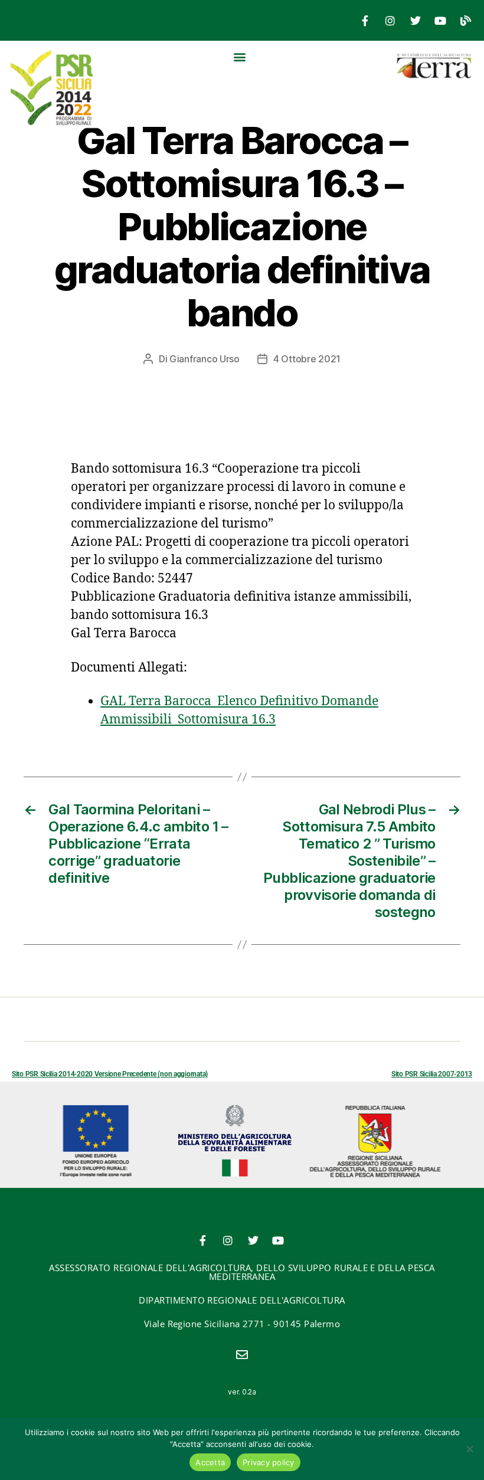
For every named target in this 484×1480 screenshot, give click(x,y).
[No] (469, 1449)
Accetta (210, 1462)
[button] (240, 56)
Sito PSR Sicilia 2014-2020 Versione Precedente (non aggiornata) (110, 1074)
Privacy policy (269, 1462)
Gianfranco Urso (204, 359)
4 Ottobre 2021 (307, 359)
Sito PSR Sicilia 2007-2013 (431, 1074)
